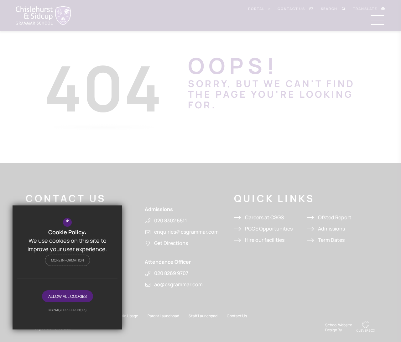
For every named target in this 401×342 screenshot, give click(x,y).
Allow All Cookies (67, 296)
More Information (67, 260)
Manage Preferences (67, 310)
